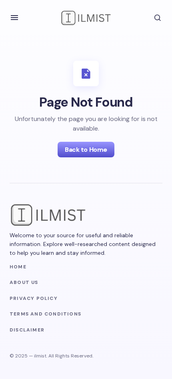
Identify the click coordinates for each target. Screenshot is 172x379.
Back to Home (86, 149)
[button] (14, 17)
